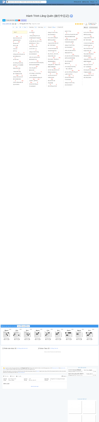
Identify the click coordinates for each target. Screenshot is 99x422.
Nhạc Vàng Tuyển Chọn (74, 407)
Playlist (12, 4)
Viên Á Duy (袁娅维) (88, 370)
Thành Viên (49, 4)
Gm (16, 20)
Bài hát (4, 4)
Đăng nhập (86, 1)
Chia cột (50, 27)
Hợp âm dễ (60, 27)
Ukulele (23, 326)
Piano (28, 326)
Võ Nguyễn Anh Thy (92, 23)
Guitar (19, 326)
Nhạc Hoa (30, 380)
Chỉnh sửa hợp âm (21, 372)
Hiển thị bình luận (34, 386)
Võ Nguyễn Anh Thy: (25, 23)
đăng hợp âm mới (55, 367)
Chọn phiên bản (7, 23)
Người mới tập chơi (87, 407)
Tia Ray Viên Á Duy (10, 20)
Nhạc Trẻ (34, 380)
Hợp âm (8, 4)
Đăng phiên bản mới (22, 348)
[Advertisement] (73, 9)
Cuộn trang (40, 27)
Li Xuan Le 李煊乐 (11, 380)
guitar (10, 329)
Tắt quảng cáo (60, 4)
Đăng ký (92, 1)
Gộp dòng (31, 27)
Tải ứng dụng (35, 4)
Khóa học (54, 4)
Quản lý (94, 4)
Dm (4, 20)
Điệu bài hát (16, 4)
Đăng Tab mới (55, 348)
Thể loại (22, 4)
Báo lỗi (86, 27)
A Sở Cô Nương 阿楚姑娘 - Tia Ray (75, 370)
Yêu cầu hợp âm (42, 4)
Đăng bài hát (78, 1)
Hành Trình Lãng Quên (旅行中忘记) (76, 373)
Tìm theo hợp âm (28, 4)
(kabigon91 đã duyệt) (61, 378)
